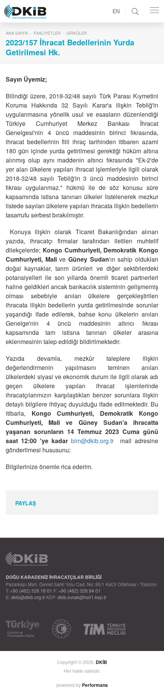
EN (116, 11)
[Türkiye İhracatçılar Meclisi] (104, 629)
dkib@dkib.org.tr (28, 597)
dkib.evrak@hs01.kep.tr (82, 597)
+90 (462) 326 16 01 (31, 590)
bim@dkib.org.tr (92, 440)
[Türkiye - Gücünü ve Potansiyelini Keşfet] (22, 629)
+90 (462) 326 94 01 (79, 590)
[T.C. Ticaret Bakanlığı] (61, 629)
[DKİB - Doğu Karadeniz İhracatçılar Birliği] (42, 2)
